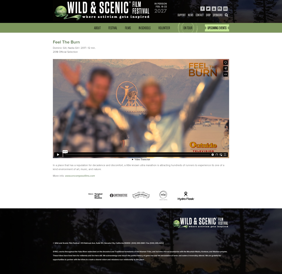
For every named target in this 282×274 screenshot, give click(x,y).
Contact (200, 15)
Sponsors (218, 15)
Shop (208, 15)
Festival (112, 28)
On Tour (187, 28)
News (190, 15)
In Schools (145, 28)
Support (182, 15)
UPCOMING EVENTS (217, 28)
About (97, 28)
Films (128, 28)
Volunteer (164, 28)
